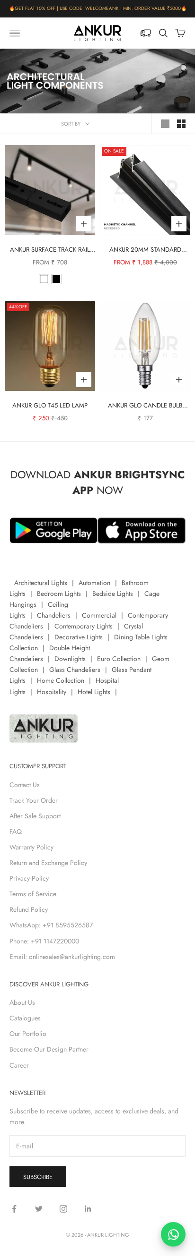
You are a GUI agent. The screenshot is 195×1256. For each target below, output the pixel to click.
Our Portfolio (27, 1033)
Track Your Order (33, 800)
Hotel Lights (94, 691)
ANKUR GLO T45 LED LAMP (50, 405)
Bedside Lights (112, 593)
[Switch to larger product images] (165, 124)
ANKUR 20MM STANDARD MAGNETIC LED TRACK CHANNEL (145, 250)
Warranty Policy (31, 847)
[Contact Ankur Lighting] (173, 1234)
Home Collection (60, 680)
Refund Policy (28, 909)
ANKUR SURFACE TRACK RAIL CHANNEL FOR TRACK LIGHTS (50, 250)
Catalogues (25, 1018)
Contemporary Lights (83, 626)
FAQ (15, 831)
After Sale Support (35, 816)
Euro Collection (119, 658)
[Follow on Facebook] (14, 1209)
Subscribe (38, 1176)
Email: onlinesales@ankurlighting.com (62, 956)
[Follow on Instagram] (63, 1209)
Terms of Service (32, 894)
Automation (94, 582)
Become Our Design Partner (49, 1049)
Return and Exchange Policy (48, 862)
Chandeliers (54, 615)
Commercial (99, 615)
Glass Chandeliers (74, 669)
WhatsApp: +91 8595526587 (51, 925)
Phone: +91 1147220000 (44, 941)
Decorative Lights (78, 637)
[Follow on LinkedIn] (88, 1209)
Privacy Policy (29, 878)
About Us (22, 1002)
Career (19, 1065)
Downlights (70, 658)
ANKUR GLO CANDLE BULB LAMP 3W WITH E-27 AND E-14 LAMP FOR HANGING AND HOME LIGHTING (145, 406)
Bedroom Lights (59, 593)
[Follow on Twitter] (39, 1209)
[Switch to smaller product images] (181, 124)
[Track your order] (146, 33)
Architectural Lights (40, 582)
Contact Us (24, 784)
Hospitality (51, 691)
